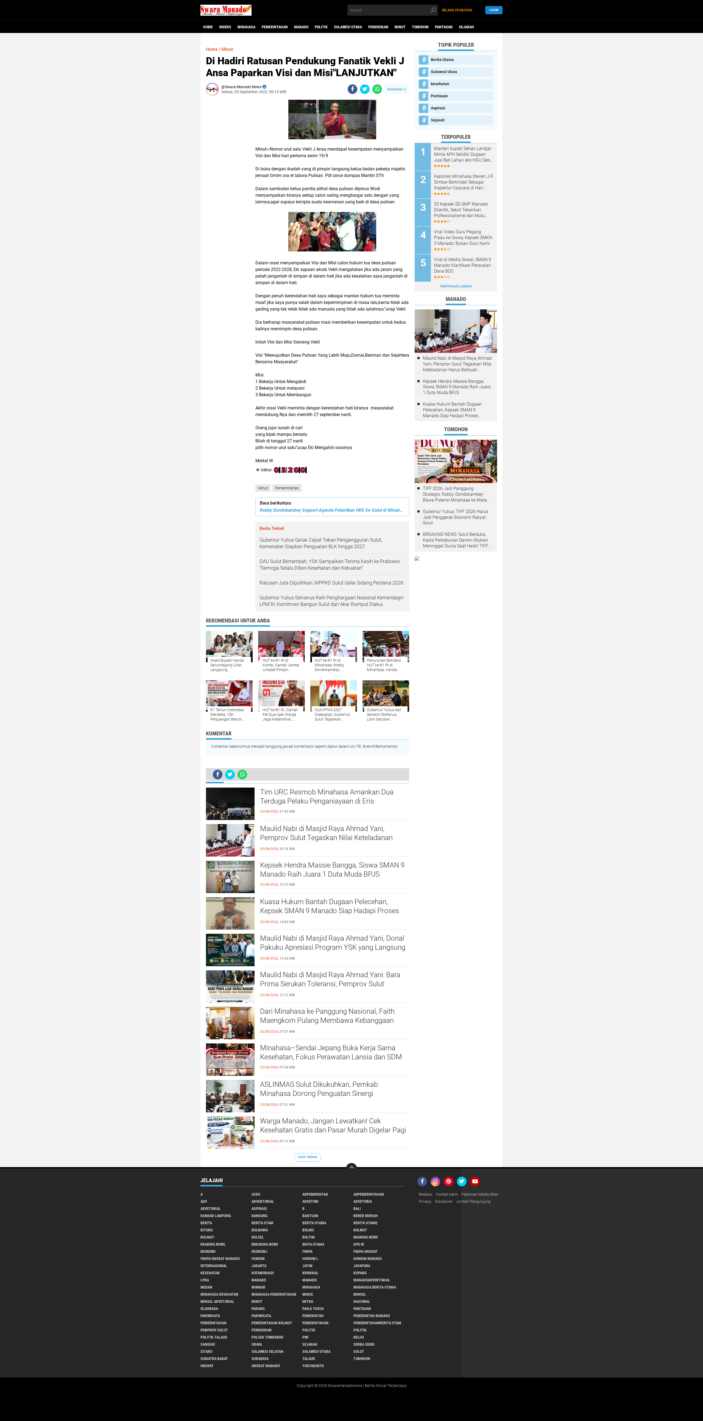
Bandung (259, 1216)
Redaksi (425, 1194)
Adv (203, 1201)
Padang (258, 1308)
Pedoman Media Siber (479, 1194)
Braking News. (213, 1244)
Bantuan (310, 1216)
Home (208, 27)
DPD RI (358, 1244)
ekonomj (259, 1251)
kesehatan (440, 84)
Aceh (256, 1194)
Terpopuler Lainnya (456, 286)
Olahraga (209, 1308)
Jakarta (259, 1266)
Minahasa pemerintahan (274, 1294)
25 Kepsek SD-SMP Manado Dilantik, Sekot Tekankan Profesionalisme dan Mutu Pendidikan (461, 209)
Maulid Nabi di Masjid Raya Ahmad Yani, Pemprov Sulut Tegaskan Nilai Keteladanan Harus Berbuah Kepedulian (326, 837)
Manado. (309, 1280)
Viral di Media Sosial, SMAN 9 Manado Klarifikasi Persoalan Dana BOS (462, 265)
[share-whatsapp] (377, 89)
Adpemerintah (315, 1194)
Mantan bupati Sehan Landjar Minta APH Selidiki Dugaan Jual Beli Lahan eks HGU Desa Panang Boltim (463, 154)
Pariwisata (210, 1316)
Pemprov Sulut (214, 1330)
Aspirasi (438, 108)
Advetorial (210, 1208)
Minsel (359, 1294)
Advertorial (263, 1201)
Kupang (360, 1273)
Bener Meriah (365, 1216)
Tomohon (420, 27)
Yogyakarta (313, 1366)
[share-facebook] (352, 89)
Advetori (310, 1201)
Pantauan (444, 27)
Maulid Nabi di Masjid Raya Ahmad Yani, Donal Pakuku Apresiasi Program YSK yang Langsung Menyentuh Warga (332, 947)
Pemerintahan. (316, 1323)
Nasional (361, 1301)
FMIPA (307, 1251)
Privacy (425, 1201)
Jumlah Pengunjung (473, 1201)
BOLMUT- (207, 1237)
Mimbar (258, 1287)
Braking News (365, 1237)
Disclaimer (444, 1201)
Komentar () (396, 89)
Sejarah (466, 27)
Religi (358, 1337)
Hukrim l (310, 1258)
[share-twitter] (365, 89)
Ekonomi (208, 1251)
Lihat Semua (307, 1157)
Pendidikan (378, 27)
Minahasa (246, 27)
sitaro (206, 1351)
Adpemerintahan (368, 1194)
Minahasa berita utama (374, 1287)
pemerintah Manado (371, 1316)
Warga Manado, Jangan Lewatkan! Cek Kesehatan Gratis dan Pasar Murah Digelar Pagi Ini (333, 1130)
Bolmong (260, 1230)
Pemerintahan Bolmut (272, 1323)
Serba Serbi (364, 1344)
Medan (206, 1287)
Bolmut (360, 1230)
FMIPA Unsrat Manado (220, 1258)
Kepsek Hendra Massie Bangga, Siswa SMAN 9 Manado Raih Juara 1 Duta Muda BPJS (332, 870)
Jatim (307, 1266)
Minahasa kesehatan (219, 1294)
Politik (321, 27)
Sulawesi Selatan (267, 1351)
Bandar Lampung (215, 1216)
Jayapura (361, 1266)
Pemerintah (313, 1316)
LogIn (493, 10)
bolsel (258, 1237)
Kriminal (310, 1273)
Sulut (358, 1351)
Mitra (307, 1301)
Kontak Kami (447, 1194)
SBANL (257, 1344)
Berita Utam (262, 1223)
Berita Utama (442, 59)
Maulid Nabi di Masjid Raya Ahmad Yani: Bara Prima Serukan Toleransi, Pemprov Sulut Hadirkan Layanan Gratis (330, 984)
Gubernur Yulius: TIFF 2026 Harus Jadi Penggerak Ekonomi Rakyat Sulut (455, 517)
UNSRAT (207, 1366)
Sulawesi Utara (348, 27)
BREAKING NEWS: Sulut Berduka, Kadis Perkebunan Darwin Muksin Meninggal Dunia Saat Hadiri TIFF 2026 (455, 540)
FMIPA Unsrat (365, 1251)
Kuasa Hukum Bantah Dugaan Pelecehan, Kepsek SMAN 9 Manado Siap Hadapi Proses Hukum (329, 911)
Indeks (225, 27)
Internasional (213, 1266)
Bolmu (308, 1230)
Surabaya (260, 1358)
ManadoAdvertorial (371, 1280)
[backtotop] (351, 1168)
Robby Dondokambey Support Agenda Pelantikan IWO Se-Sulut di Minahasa (332, 510)
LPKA (204, 1280)
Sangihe (207, 1344)
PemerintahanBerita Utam (377, 1323)
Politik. (360, 1330)
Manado (301, 27)
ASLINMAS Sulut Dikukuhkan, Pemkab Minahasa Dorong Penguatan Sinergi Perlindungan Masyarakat (319, 1093)
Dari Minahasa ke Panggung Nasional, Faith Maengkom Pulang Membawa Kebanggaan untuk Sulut (327, 1020)
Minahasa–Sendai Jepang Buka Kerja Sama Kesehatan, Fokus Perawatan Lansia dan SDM (331, 1052)
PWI (305, 1337)
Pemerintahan (275, 27)
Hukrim (258, 1258)
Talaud (308, 1358)
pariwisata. (262, 1316)
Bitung (206, 1230)
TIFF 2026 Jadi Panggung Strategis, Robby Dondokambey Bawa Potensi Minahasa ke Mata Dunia (455, 494)
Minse (307, 1294)
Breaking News (265, 1244)
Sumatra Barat (214, 1358)
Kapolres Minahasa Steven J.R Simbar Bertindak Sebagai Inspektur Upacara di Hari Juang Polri (463, 182)
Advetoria (362, 1201)
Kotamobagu (263, 1273)
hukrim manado (367, 1258)
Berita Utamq (365, 1223)
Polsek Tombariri (267, 1337)
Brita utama (313, 1244)
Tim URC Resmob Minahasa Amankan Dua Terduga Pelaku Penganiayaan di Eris (327, 796)
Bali (357, 1208)
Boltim (308, 1237)
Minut (400, 27)
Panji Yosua (313, 1308)
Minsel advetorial (217, 1301)
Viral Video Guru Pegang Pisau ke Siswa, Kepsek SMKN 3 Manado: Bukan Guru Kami (463, 237)
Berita (206, 1223)
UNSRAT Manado (266, 1366)
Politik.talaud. (214, 1337)
